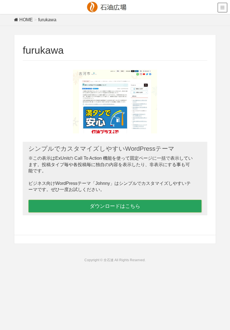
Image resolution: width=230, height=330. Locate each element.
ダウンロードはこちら (115, 206)
